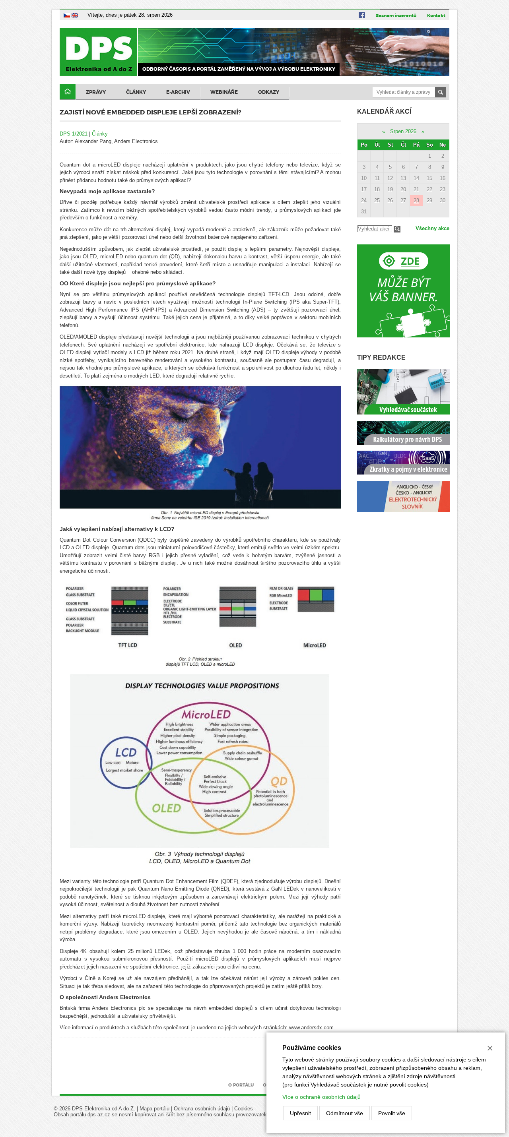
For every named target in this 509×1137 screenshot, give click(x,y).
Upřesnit (300, 1113)
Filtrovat (397, 229)
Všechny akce (432, 228)
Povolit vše (391, 1113)
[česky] (67, 15)
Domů (68, 92)
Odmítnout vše (344, 1113)
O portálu (241, 1085)
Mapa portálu (154, 1109)
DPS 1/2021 (73, 134)
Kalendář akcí (384, 111)
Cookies (243, 1109)
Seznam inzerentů (396, 15)
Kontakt (436, 15)
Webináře (224, 92)
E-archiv (178, 92)
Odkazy (268, 92)
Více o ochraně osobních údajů (321, 1097)
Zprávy (96, 92)
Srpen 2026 (403, 131)
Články (136, 92)
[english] (75, 15)
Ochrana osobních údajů (202, 1109)
